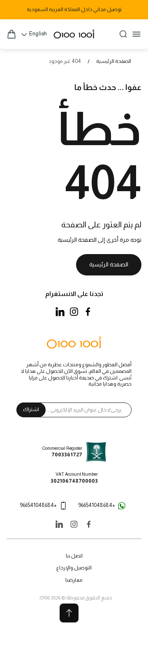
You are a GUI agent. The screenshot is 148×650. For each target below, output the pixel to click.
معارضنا (74, 580)
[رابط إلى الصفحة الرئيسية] (74, 343)
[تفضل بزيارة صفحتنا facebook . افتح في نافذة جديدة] (88, 312)
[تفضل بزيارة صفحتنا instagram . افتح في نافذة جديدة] (74, 312)
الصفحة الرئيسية (113, 61)
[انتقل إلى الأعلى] (69, 613)
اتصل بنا (74, 556)
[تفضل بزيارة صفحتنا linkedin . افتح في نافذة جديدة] (60, 312)
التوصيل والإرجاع (74, 568)
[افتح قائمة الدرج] (136, 34)
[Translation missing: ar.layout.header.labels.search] (123, 34)
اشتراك (31, 409)
